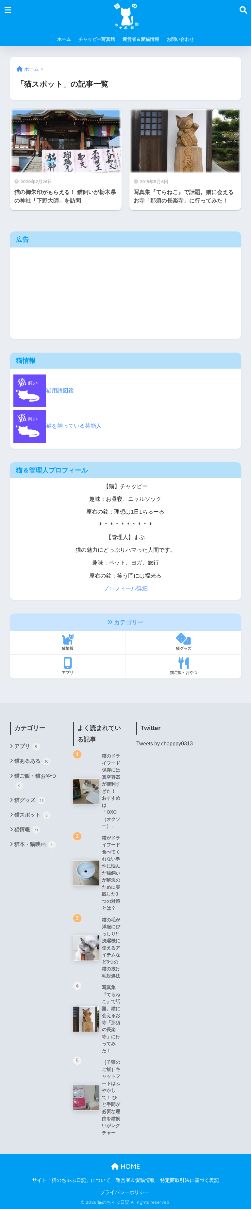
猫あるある (31, 761)
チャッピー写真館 (96, 39)
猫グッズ (184, 648)
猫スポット (31, 815)
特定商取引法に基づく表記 (189, 1180)
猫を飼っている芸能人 (74, 426)
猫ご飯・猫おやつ (35, 780)
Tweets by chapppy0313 (164, 743)
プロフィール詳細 (125, 588)
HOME (129, 1166)
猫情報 (68, 648)
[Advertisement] (125, 293)
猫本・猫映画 (33, 844)
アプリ (68, 672)
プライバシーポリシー (124, 1192)
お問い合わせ (180, 39)
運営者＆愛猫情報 (141, 39)
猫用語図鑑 (60, 391)
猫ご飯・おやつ (183, 672)
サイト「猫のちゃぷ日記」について (71, 1180)
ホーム (64, 39)
